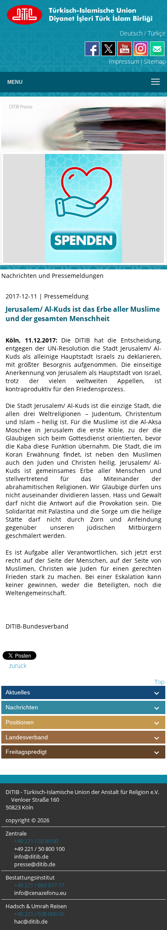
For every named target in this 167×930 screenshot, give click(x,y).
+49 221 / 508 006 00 (38, 914)
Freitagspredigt (26, 751)
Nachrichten (22, 707)
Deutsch (131, 33)
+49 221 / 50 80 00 (35, 841)
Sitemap (155, 61)
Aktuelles (18, 692)
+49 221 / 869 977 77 (38, 885)
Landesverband (27, 737)
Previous (15, 208)
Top (158, 682)
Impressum (124, 61)
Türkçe (157, 33)
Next (151, 208)
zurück (17, 665)
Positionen (20, 722)
